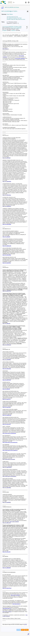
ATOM (18, 629)
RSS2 (26, 629)
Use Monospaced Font (12, 16)
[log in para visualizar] (16, 28)
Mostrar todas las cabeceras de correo (16, 19)
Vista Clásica (10, 14)
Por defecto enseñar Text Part (14, 18)
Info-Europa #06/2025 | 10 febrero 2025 (11, 26)
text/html (13, 30)
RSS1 (23, 629)
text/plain (4, 30)
